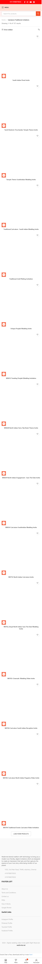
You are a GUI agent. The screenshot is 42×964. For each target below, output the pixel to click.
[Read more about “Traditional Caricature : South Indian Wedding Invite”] (4, 225)
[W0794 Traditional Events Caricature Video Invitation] (21, 803)
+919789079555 (10, 873)
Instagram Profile (7, 919)
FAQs (3, 900)
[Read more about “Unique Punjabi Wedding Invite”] (4, 324)
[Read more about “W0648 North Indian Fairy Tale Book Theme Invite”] (4, 424)
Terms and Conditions (9, 892)
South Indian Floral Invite (21, 80)
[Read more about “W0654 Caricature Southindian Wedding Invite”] (4, 523)
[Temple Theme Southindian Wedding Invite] (21, 155)
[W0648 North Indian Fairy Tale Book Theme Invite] (21, 403)
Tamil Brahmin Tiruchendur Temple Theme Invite (21, 130)
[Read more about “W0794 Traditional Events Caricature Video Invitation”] (4, 823)
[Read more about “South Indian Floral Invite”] (4, 76)
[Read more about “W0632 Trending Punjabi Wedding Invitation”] (4, 374)
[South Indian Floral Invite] (21, 55)
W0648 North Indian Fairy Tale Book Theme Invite (21, 428)
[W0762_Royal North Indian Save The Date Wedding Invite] (21, 602)
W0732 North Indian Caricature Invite (21, 577)
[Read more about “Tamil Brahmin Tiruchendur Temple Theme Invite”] (4, 125)
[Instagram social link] (27, 2)
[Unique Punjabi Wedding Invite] (21, 304)
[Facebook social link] (24, 2)
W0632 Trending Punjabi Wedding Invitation (21, 378)
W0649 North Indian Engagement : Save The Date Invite (21, 478)
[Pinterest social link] (33, 2)
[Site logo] (21, 7)
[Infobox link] (14, 2)
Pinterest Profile (7, 923)
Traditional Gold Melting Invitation (21, 279)
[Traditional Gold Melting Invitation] (21, 254)
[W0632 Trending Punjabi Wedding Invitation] (21, 354)
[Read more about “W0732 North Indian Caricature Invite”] (4, 573)
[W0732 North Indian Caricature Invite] (21, 552)
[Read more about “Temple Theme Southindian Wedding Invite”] (4, 175)
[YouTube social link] (30, 2)
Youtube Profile (7, 927)
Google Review (6, 907)
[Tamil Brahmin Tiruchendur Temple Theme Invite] (21, 105)
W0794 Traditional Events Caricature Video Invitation (21, 828)
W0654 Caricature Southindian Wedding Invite (21, 527)
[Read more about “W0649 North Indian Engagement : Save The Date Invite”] (4, 473)
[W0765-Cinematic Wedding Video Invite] (21, 654)
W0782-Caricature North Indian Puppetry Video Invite (21, 778)
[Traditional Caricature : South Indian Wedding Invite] (21, 204)
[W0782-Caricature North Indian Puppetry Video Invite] (21, 753)
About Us (5, 889)
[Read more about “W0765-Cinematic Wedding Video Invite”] (4, 674)
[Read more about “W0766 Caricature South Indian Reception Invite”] (4, 724)
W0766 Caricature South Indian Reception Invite (21, 728)
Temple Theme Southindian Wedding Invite (21, 179)
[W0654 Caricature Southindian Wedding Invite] (21, 503)
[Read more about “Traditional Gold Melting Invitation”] (4, 274)
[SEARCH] (38, 13)
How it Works (6, 904)
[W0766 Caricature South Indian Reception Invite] (21, 703)
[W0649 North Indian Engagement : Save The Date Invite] (21, 453)
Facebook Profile (7, 931)
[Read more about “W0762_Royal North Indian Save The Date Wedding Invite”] (4, 622)
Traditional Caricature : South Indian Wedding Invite (21, 229)
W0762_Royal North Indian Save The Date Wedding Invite (21, 628)
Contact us (5, 896)
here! (30, 954)
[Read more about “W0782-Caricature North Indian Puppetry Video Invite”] (4, 773)
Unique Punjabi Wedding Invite (21, 328)
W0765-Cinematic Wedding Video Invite (21, 678)
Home (4, 20)
